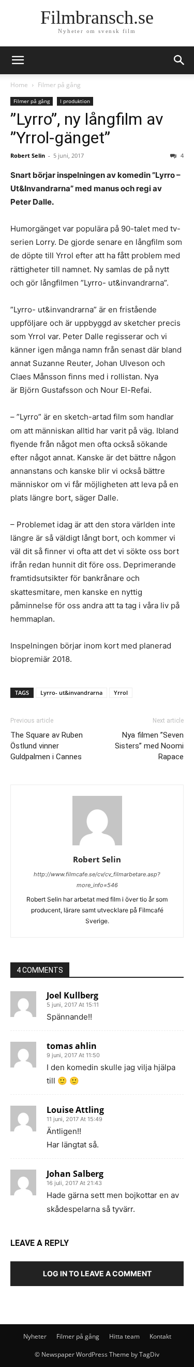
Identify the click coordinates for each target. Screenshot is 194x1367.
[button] (179, 60)
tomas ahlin (72, 1046)
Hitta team (124, 1336)
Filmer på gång (59, 84)
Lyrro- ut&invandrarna (71, 692)
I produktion (75, 101)
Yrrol (121, 692)
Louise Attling (75, 1110)
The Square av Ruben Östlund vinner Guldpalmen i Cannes (46, 745)
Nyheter (35, 1336)
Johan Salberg (75, 1174)
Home (19, 84)
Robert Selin (27, 155)
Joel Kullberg (72, 995)
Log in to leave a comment (97, 1273)
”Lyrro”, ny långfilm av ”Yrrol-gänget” (86, 128)
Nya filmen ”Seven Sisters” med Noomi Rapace (149, 745)
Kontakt (160, 1336)
